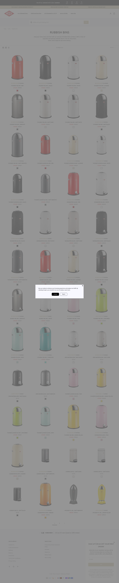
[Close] (82, 286)
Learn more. (67, 290)
